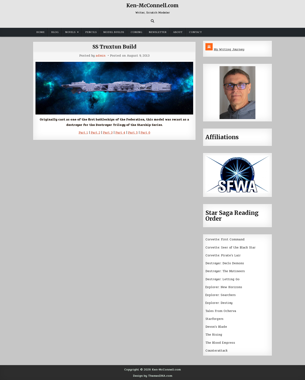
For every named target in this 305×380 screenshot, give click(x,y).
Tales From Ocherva (220, 310)
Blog (55, 32)
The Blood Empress (220, 342)
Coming (136, 32)
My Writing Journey (229, 49)
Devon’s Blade (216, 326)
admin (100, 55)
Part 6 (145, 132)
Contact (195, 32)
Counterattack (216, 350)
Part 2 (95, 132)
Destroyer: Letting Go (222, 279)
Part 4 (120, 132)
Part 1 (83, 132)
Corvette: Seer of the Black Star (230, 247)
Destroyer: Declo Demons (224, 263)
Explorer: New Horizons (223, 287)
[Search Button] (152, 21)
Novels (70, 32)
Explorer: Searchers (220, 294)
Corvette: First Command (225, 239)
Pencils (91, 32)
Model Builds (113, 32)
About (177, 32)
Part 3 (108, 132)
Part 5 (133, 132)
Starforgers (214, 318)
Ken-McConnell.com (152, 5)
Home (40, 32)
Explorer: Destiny (218, 302)
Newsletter (157, 32)
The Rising (213, 334)
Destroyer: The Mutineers (225, 271)
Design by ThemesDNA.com (152, 375)
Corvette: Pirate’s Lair (223, 255)
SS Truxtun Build (114, 47)
